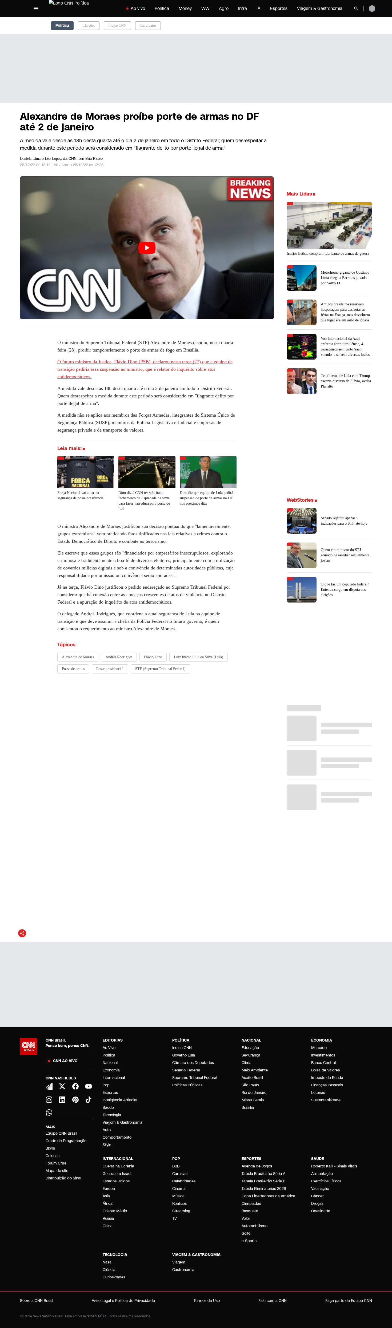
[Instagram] (49, 1099)
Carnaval (179, 1173)
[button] (329, 521)
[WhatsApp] (49, 1112)
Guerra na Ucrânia (118, 1166)
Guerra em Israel (117, 1173)
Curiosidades (114, 1277)
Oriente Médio (115, 1211)
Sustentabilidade (326, 1100)
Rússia (108, 1218)
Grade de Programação (66, 1140)
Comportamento (117, 1137)
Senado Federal (186, 1070)
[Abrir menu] (36, 8)
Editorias (113, 1040)
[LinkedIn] (62, 1099)
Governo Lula (183, 1055)
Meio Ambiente (255, 1070)
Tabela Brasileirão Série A (263, 1173)
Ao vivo (138, 8)
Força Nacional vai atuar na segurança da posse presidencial (81, 495)
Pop (106, 1085)
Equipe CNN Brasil (61, 1133)
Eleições (88, 25)
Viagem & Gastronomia (319, 8)
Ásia (106, 1196)
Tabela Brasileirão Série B (263, 1181)
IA (259, 8)
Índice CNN (117, 25)
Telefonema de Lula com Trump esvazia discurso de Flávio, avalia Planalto (346, 381)
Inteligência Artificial (120, 1100)
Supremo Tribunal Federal (194, 1077)
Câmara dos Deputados (193, 1062)
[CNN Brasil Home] (82, 8)
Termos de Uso (207, 1300)
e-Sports (249, 1240)
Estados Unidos (116, 1181)
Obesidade (320, 1211)
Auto (107, 1129)
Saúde (108, 1107)
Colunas (52, 1155)
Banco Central (323, 1062)
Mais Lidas (299, 193)
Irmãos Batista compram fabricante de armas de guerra (328, 254)
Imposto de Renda (327, 1077)
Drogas (317, 1203)
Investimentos (323, 1055)
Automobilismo (254, 1226)
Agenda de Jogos (257, 1166)
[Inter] (49, 1086)
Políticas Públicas (187, 1085)
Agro (224, 8)
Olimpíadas (251, 1203)
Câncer (317, 1196)
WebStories (300, 500)
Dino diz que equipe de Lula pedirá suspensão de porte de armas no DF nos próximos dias (206, 498)
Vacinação (320, 1188)
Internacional (114, 1077)
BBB (175, 1166)
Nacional (110, 1062)
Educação (250, 1047)
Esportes (278, 8)
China (108, 1226)
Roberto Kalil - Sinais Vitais (334, 1166)
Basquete (250, 1211)
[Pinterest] (75, 1099)
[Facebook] (75, 1086)
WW (205, 8)
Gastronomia (183, 1269)
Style (107, 1144)
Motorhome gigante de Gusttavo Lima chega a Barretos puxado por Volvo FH (345, 277)
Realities (179, 1203)
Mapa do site (57, 1170)
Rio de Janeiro (254, 1092)
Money (185, 8)
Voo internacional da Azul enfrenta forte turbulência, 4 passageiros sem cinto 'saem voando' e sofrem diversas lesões (345, 347)
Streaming (181, 1211)
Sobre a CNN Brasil (36, 1300)
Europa (109, 1188)
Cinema (179, 1188)
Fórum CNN (56, 1163)
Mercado (319, 1047)
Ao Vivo (109, 1047)
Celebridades (183, 1181)
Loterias (318, 1092)
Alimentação (322, 1173)
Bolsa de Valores (325, 1070)
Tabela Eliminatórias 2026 (264, 1188)
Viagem (178, 1262)
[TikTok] (88, 1099)
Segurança (251, 1055)
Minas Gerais (253, 1100)
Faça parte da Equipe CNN (348, 1300)
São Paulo (250, 1085)
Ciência (109, 1269)
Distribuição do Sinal (63, 1178)
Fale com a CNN (272, 1300)
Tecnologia (112, 1115)
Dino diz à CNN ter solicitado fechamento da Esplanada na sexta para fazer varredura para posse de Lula (144, 501)
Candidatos (148, 25)
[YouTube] (88, 1086)
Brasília (248, 1107)
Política (162, 8)
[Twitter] (62, 1086)
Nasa (107, 1262)
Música (178, 1196)
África (108, 1203)
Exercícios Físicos (326, 1181)
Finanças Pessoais (327, 1085)
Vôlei (246, 1218)
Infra (242, 8)
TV (174, 1218)
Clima (246, 1062)
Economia (111, 1070)
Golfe (246, 1233)
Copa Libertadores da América (268, 1196)
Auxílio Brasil (252, 1077)
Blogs (50, 1148)
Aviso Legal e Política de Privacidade (123, 1300)
